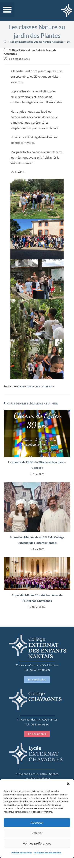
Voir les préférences (37, 843)
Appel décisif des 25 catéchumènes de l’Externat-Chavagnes (37, 597)
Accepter (37, 822)
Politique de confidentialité (47, 852)
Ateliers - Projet (26, 386)
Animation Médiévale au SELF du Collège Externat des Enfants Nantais (37, 539)
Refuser (37, 833)
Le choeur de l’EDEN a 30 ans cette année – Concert (37, 464)
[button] (68, 784)
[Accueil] (5, 41)
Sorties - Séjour (45, 386)
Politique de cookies (21, 852)
